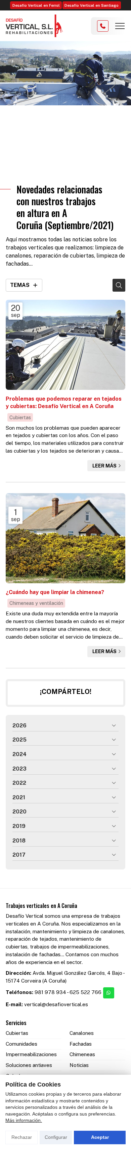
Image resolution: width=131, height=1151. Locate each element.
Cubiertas (20, 417)
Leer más (104, 466)
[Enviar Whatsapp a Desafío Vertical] (108, 992)
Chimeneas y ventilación (36, 603)
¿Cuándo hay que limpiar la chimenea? (55, 592)
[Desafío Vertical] (34, 26)
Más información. (23, 1120)
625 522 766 (85, 992)
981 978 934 (50, 992)
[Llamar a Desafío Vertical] (102, 26)
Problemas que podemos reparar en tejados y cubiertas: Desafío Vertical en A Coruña (64, 402)
